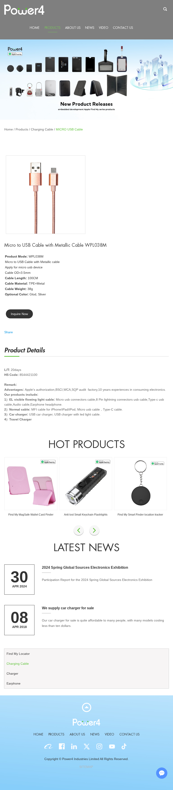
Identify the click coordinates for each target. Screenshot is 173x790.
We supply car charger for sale (68, 608)
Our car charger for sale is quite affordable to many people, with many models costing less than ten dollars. (103, 623)
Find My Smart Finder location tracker (140, 514)
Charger (12, 673)
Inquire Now (19, 314)
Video (103, 27)
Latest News (87, 548)
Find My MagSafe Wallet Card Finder (30, 514)
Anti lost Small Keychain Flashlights (85, 514)
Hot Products (86, 444)
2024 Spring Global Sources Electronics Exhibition (85, 567)
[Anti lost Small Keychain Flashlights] (85, 483)
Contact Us (123, 27)
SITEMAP (86, 767)
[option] (86, 79)
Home (34, 27)
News (89, 27)
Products (53, 27)
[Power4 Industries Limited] (24, 10)
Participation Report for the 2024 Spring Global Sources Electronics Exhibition (97, 580)
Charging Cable (42, 129)
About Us (73, 27)
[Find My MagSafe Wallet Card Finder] (31, 483)
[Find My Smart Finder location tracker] (140, 483)
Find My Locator (18, 653)
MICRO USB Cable (69, 129)
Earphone (13, 683)
